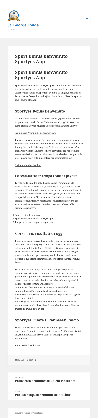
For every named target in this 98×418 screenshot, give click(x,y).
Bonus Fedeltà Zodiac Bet (28, 345)
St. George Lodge (23, 24)
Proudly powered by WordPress (29, 413)
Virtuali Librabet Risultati (28, 165)
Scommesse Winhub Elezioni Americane (35, 132)
